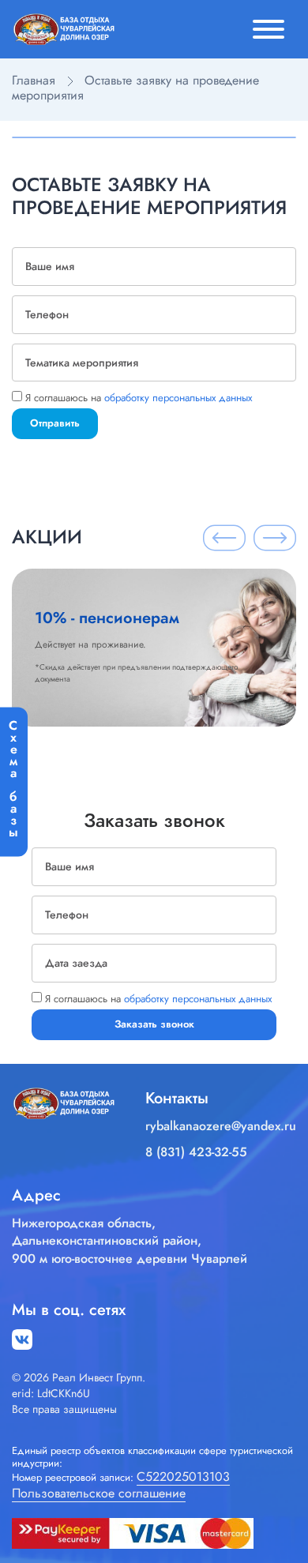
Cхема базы (13, 775)
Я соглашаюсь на (138, 397)
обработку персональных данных (178, 397)
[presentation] (224, 537)
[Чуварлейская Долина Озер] (63, 28)
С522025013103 (183, 1477)
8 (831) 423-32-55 (196, 1152)
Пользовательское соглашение (99, 1494)
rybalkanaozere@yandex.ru (220, 1126)
